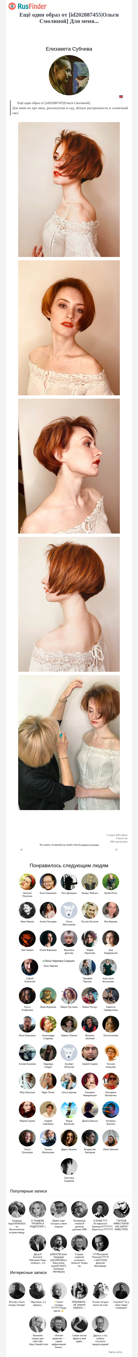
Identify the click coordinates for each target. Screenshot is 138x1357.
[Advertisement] (69, 35)
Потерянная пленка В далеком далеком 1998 (79, 1225)
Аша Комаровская (110, 951)
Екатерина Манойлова (110, 1094)
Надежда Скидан (48, 1065)
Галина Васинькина (48, 1151)
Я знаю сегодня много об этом (100, 1303)
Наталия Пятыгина (27, 894)
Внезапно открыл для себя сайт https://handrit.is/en (37, 1340)
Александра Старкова (48, 1037)
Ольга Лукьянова (27, 1151)
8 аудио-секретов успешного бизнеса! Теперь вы (79, 1260)
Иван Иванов (27, 921)
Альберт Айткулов (69, 1065)
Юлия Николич (110, 1149)
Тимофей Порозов (87, 980)
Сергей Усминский (29, 980)
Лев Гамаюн (27, 950)
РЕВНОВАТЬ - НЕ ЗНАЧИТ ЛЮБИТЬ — (79, 1305)
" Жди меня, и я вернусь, (38, 1303)
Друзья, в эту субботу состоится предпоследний (100, 1340)
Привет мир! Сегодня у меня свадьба (59, 1224)
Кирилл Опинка (69, 1035)
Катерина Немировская (90, 1094)
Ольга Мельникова (69, 923)
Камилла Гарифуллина (111, 1008)
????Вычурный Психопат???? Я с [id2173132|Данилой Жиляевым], (100, 1260)
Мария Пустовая (69, 1007)
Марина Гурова (27, 1121)
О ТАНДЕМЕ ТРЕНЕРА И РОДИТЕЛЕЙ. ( (38, 1224)
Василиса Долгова (69, 951)
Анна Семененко (48, 893)
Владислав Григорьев (90, 1151)
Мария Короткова (90, 951)
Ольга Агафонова (27, 1008)
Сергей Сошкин (90, 1064)
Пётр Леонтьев (27, 1092)
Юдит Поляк (48, 1092)
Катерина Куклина (110, 1122)
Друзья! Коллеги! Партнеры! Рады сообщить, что (37, 1258)
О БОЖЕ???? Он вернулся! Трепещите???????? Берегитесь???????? (100, 1225)
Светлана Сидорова (69, 1179)
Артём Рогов (110, 893)
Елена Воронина (48, 950)
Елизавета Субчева (69, 49)
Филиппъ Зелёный (89, 1037)
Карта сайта (115, 1352)
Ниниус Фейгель (90, 893)
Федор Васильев (69, 1122)
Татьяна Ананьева (111, 1065)
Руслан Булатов (89, 921)
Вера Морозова (48, 1007)
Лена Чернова (51, 966)
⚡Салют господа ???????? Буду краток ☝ (58, 1306)
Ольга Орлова (69, 1092)
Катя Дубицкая (69, 893)
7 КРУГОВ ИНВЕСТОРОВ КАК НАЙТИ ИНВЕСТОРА (121, 1225)
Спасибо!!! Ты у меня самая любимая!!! (121, 1305)
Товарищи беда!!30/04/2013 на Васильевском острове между (16, 1227)
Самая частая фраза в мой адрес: (79, 1338)
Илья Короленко (27, 1035)
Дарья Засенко (69, 1149)
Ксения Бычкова (27, 1064)
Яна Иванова (110, 921)
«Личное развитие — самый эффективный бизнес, (58, 1341)
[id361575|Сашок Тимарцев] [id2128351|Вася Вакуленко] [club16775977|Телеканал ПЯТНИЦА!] (58, 1263)
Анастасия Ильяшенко (108, 980)
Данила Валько (90, 1121)
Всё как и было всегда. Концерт (17, 1303)
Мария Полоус (89, 1007)
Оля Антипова (111, 1035)
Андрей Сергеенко (48, 1122)
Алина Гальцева (48, 921)
